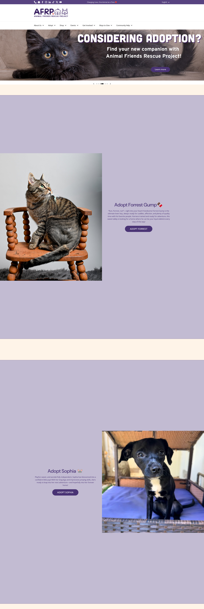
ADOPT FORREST (138, 228)
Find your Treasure (157, 69)
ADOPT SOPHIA (65, 492)
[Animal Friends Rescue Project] (51, 12)
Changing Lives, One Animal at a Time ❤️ (102, 2)
